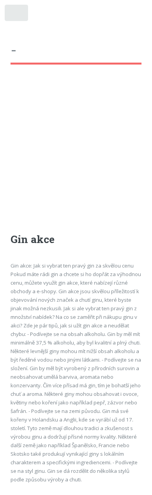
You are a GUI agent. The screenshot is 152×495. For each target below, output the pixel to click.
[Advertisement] (76, 156)
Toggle (17, 14)
